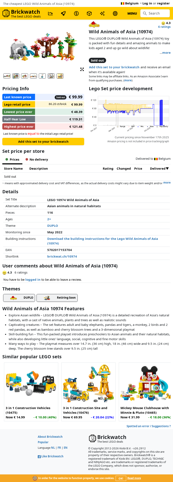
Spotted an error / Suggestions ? (149, 426)
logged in (33, 279)
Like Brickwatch (52, 456)
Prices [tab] (14, 159)
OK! (121, 478)
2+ (49, 219)
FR (59, 448)
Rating (108, 168)
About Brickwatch (50, 437)
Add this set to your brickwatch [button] (114, 67)
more (166, 52)
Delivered (158, 168)
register (163, 3)
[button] (82, 69)
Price (138, 168)
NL (53, 448)
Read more (134, 478)
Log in (147, 3)
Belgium (132, 3)
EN (66, 448)
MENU (132, 13)
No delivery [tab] (39, 159)
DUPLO (52, 225)
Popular (43, 442)
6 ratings (164, 27)
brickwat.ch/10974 (62, 256)
